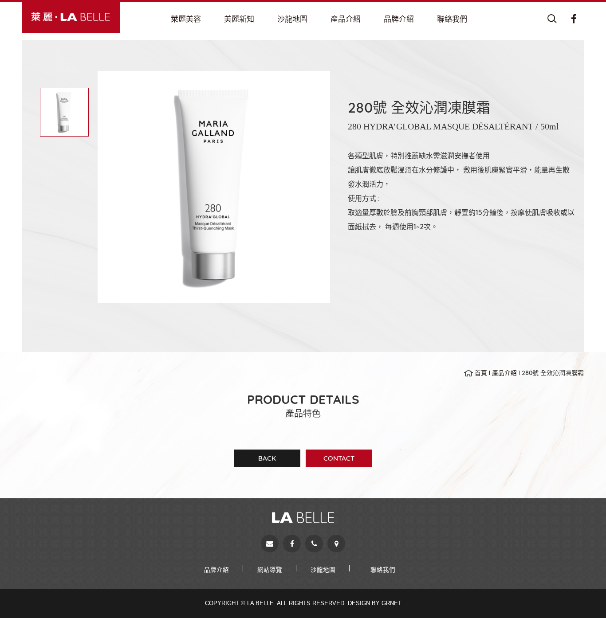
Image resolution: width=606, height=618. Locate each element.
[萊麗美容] (71, 16)
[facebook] (292, 543)
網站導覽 (269, 569)
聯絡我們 (382, 569)
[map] (336, 543)
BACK (267, 458)
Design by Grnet (374, 603)
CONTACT (338, 458)
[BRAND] (399, 19)
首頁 (481, 373)
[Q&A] (239, 19)
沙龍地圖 (323, 569)
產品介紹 (504, 373)
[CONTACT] (452, 19)
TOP (584, 595)
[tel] (314, 543)
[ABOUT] (186, 19)
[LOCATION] (292, 19)
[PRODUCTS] (346, 19)
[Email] (270, 543)
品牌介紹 (216, 569)
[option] (214, 187)
